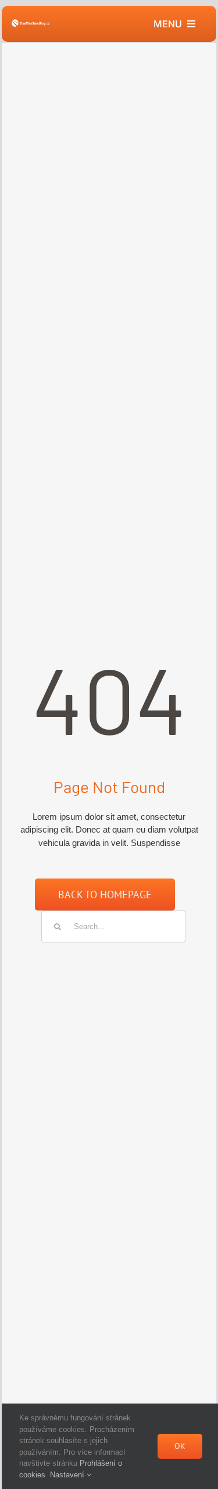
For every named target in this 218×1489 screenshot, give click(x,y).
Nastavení (68, 1474)
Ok (179, 1446)
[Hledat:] (113, 926)
